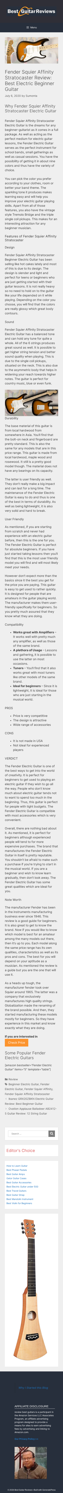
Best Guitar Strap (15, 1195)
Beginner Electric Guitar (24, 1084)
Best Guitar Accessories (18, 1182)
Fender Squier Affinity (38, 1089)
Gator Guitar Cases (16, 1178)
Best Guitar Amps (15, 1174)
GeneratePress (49, 1490)
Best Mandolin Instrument (19, 1199)
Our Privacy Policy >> (26, 1438)
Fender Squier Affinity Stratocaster (27, 1094)
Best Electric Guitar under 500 (22, 1186)
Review (13, 1079)
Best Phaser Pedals (16, 1170)
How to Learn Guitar (16, 1165)
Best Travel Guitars (16, 1190)
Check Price (16, 1042)
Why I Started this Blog (33, 1387)
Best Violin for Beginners (19, 1203)
